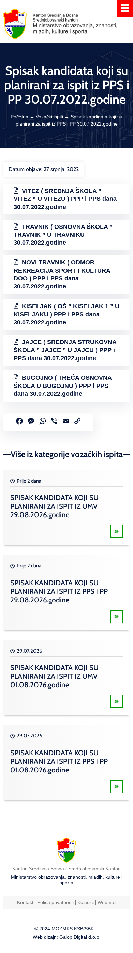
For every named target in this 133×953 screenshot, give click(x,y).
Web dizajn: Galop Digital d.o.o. (67, 937)
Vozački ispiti (49, 116)
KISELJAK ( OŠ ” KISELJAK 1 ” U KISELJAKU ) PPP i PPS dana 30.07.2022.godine (66, 314)
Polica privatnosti (55, 902)
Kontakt (25, 902)
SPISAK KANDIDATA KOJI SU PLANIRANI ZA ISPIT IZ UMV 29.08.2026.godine (54, 506)
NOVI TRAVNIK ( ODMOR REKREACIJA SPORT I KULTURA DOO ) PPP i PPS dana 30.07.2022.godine (62, 274)
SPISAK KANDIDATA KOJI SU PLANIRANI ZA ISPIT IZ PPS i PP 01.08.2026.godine (59, 761)
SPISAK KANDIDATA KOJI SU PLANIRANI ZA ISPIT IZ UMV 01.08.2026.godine (54, 676)
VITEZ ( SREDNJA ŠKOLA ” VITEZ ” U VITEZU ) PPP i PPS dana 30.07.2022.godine (65, 198)
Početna (19, 116)
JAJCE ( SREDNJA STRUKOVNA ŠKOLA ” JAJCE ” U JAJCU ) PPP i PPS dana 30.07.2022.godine (65, 350)
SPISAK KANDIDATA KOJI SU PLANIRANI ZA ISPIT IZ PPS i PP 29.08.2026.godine (59, 591)
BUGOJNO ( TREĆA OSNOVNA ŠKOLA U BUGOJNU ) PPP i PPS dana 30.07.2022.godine (63, 385)
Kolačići (85, 902)
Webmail (107, 902)
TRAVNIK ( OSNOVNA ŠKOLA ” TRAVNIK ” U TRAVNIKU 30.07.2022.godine (63, 234)
